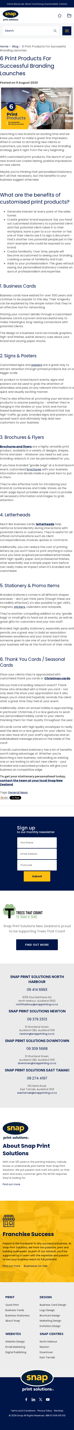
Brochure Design (50, 1315)
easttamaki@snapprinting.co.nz (37, 1093)
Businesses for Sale (36, 1266)
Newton (44, 1347)
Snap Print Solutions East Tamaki (37, 1070)
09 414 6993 (37, 989)
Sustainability (51, 3)
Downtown (46, 1352)
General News (18, 792)
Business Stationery (17, 1315)
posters (36, 365)
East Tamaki (47, 1357)
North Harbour (48, 1341)
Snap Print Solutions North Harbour (37, 979)
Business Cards (14, 1310)
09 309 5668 (37, 1048)
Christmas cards (57, 678)
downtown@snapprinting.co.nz (37, 1063)
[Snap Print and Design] (18, 15)
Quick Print (12, 1305)
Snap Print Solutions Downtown (37, 1040)
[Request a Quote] (69, 15)
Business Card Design (53, 1305)
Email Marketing (15, 1347)
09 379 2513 (37, 1019)
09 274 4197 (37, 1078)
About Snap (12, 1320)
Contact (63, 3)
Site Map (58, 1411)
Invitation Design (50, 1326)
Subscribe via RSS (4, 798)
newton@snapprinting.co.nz (37, 1034)
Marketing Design (50, 1320)
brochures (34, 469)
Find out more (11, 1184)
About (28, 3)
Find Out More (37, 945)
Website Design (15, 1341)
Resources (19, 3)
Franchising (38, 3)
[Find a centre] (59, 15)
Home (10, 3)
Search (55, 31)
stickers (19, 607)
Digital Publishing (15, 1352)
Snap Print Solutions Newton (37, 1011)
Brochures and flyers (16, 447)
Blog (15, 46)
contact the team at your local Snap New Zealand (31, 782)
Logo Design (47, 1310)
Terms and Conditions (23, 1411)
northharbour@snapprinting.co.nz (37, 1004)
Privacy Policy (44, 1411)
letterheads (45, 524)
